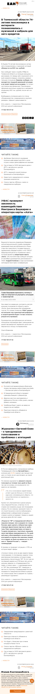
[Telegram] (28, 118)
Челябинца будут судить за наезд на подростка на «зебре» (17, 406)
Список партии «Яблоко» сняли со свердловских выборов (16, 183)
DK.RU (13, 473)
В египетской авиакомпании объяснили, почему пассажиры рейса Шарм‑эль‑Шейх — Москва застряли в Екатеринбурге (19, 388)
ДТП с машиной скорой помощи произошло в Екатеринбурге (15, 173)
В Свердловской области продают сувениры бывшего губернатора (16, 394)
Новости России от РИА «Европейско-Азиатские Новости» (13, 4)
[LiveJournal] (33, 118)
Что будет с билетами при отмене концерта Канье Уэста (16, 642)
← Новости (5, 8)
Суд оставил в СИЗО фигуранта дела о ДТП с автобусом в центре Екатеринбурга (17, 167)
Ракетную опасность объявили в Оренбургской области (15, 411)
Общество (14, 114)
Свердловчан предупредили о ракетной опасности (18, 632)
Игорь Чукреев (26, 666)
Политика (4, 589)
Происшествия (6, 114)
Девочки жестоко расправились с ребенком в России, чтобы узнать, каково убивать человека (18, 400)
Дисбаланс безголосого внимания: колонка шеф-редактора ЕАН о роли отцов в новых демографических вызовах (18, 160)
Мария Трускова (27, 14)
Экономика (5, 344)
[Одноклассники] (26, 118)
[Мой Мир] (30, 118)
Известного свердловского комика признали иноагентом (16, 178)
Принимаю (17, 691)
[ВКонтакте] (23, 118)
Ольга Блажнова (27, 195)
